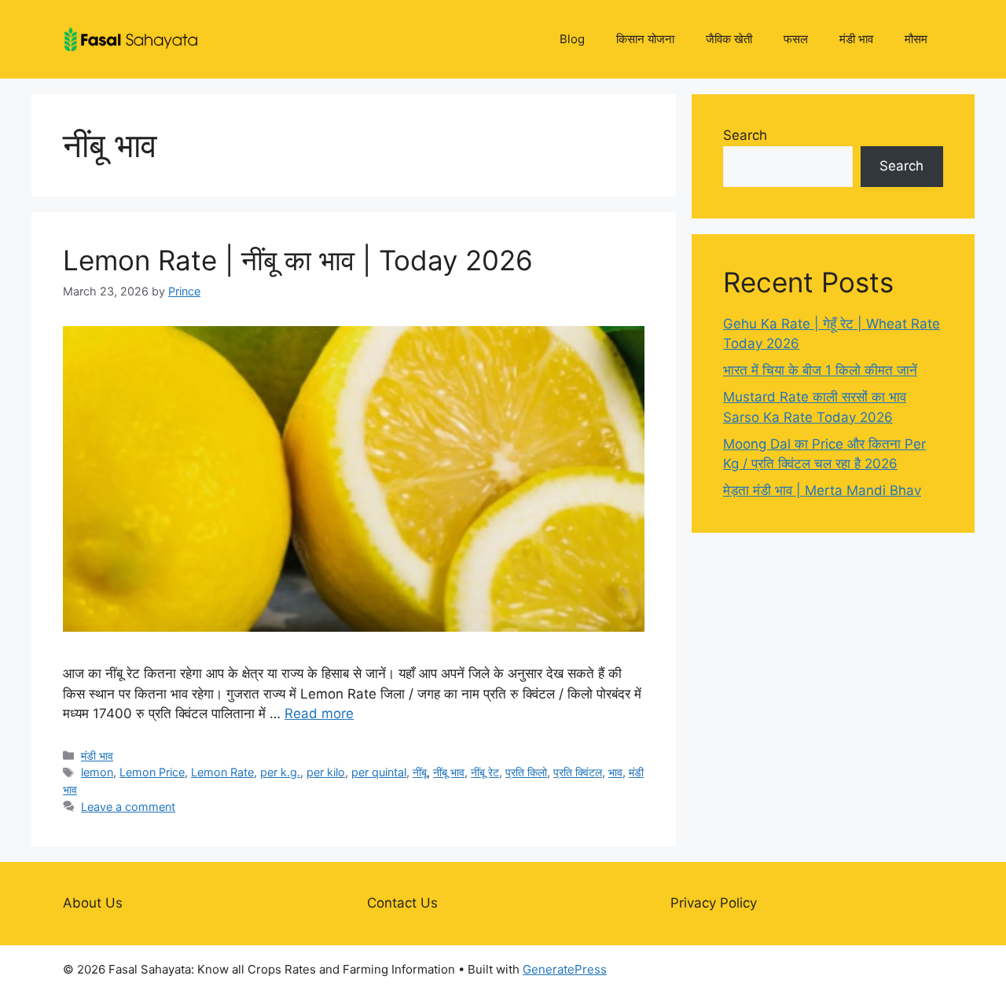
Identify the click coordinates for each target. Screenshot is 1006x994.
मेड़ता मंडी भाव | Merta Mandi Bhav (822, 490)
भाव (615, 772)
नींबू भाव (448, 772)
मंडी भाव (856, 38)
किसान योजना (645, 38)
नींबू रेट (485, 772)
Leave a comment (128, 806)
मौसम (916, 38)
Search (745, 135)
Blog (572, 38)
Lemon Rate (222, 772)
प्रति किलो (526, 772)
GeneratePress (565, 969)
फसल (796, 38)
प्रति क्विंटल (577, 772)
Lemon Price (152, 772)
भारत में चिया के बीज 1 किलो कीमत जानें (820, 370)
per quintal (378, 772)
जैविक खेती (729, 38)
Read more (319, 713)
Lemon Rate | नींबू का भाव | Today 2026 (298, 260)
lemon (97, 772)
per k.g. (280, 772)
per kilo (326, 772)
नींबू (420, 772)
